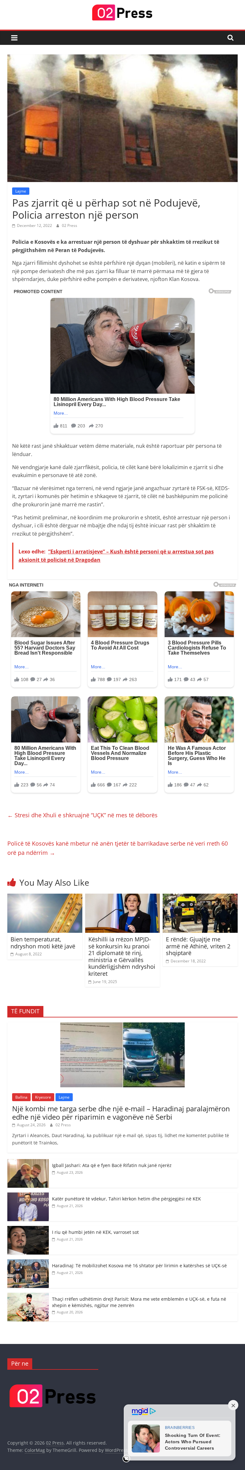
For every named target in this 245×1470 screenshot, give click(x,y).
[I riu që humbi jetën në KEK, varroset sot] (28, 1229)
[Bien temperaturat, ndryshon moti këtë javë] (44, 897)
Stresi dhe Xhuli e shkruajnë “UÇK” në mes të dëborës (82, 815)
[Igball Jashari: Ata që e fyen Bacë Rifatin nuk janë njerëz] (28, 1162)
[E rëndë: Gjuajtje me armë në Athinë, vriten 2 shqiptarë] (200, 897)
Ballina (21, 1097)
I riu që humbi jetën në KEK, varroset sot (95, 1232)
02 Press (69, 225)
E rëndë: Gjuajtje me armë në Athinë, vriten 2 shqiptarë (198, 946)
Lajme (20, 191)
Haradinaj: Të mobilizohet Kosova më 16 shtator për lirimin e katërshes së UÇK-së (139, 1266)
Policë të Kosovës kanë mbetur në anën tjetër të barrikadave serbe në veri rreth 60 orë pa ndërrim (117, 848)
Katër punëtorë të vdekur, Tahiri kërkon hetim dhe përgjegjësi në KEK (126, 1199)
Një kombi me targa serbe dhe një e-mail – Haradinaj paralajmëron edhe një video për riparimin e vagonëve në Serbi (121, 1113)
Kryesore (43, 1097)
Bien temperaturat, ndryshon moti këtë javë (43, 942)
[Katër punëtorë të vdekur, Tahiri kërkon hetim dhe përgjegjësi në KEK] (28, 1196)
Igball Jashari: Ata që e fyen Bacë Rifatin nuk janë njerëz (112, 1165)
